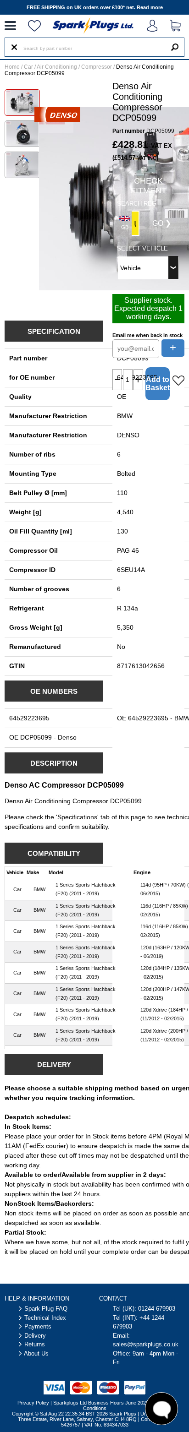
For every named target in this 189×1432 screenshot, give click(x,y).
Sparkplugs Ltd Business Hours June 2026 (101, 1402)
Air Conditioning (57, 67)
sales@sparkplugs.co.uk (145, 1344)
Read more (150, 7)
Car (28, 67)
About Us (36, 1353)
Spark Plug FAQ (45, 1308)
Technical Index (45, 1317)
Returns (34, 1344)
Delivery (35, 1335)
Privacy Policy (33, 1402)
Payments (37, 1326)
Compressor (96, 67)
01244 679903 (156, 1308)
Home (12, 67)
